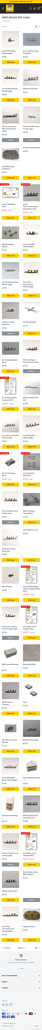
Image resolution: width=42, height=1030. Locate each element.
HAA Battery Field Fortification (8, 168)
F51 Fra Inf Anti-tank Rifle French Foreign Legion (9, 129)
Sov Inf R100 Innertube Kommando (30, 52)
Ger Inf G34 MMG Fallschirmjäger (29, 245)
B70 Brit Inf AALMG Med (31, 147)
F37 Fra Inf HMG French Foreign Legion (31, 128)
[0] (38, 8)
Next (36, 948)
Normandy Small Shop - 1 (10, 817)
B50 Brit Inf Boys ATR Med (30, 399)
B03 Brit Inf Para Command (7, 703)
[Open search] (31, 8)
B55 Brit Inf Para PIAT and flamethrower (30, 817)
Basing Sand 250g (29, 664)
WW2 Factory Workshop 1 (10, 665)
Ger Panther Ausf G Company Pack (29, 628)
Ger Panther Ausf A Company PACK (29, 854)
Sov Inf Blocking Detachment (28, 474)
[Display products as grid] (36, 27)
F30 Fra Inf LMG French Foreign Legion (10, 854)
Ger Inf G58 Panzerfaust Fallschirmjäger (10, 283)
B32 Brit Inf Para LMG (9, 891)
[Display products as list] (39, 27)
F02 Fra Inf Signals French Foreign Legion (30, 361)
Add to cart (10, 62)
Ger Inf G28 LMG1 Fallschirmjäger (29, 437)
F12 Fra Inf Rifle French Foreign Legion (10, 512)
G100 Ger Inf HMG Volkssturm (8, 323)
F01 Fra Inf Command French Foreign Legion (9, 628)
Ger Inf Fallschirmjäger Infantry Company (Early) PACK (31, 589)
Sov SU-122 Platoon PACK (9, 474)
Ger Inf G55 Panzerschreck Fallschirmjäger (28, 284)
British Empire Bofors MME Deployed (30, 873)
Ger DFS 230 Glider (29, 322)
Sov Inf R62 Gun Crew (30, 530)
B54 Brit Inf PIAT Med (30, 89)
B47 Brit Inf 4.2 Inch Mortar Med (8, 550)
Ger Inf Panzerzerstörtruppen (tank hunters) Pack (30, 206)
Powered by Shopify (7, 1026)
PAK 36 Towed (7, 586)
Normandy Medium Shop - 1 (31, 779)
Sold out (10, 140)
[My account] (34, 8)
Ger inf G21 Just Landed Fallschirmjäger (10, 437)
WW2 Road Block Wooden (8, 245)
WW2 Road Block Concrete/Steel (29, 512)
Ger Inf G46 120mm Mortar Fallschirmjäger (9, 779)
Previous (7, 948)
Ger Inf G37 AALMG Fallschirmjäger (9, 52)
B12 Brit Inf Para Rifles (30, 740)
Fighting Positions (29, 926)
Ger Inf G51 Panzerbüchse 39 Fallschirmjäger (8, 929)
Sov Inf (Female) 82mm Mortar (9, 361)
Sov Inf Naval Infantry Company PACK (9, 399)
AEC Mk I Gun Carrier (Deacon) (9, 741)
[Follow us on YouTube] (10, 1004)
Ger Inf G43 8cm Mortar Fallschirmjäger (10, 90)
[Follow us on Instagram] (7, 1004)
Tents (25, 702)
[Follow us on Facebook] (3, 1004)
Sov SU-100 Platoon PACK (9, 205)
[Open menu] (3, 8)
